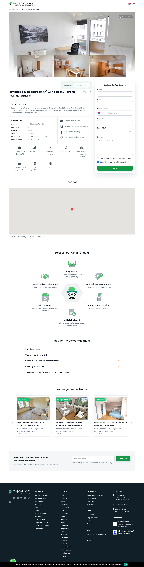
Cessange (64, 504)
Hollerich (64, 522)
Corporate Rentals (41, 522)
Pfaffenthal (65, 544)
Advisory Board (92, 504)
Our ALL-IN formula (41, 495)
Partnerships (91, 498)
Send (115, 168)
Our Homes (39, 501)
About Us (38, 504)
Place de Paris (66, 547)
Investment (91, 501)
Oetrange (64, 538)
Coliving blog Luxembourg (96, 534)
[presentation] (13, 66)
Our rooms (91, 515)
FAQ (36, 507)
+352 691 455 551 (121, 504)
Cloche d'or (65, 507)
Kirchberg (64, 526)
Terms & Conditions (42, 526)
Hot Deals (38, 516)
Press (89, 541)
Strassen (64, 556)
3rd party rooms (92, 518)
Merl (62, 532)
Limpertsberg (65, 529)
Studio (89, 521)
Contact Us (39, 529)
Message (100, 137)
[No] (141, 565)
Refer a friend (40, 519)
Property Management (95, 495)
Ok (126, 564)
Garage (89, 524)
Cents (63, 501)
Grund (63, 516)
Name (99, 90)
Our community (41, 498)
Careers (37, 510)
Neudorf (64, 535)
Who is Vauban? (40, 513)
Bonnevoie (64, 498)
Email (99, 99)
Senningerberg (66, 553)
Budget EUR (101, 128)
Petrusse (64, 541)
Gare (62, 510)
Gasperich (64, 513)
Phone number (103, 112)
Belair (63, 495)
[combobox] (101, 113)
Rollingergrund (66, 550)
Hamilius (64, 519)
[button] (72, 209)
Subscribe (123, 458)
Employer (100, 118)
